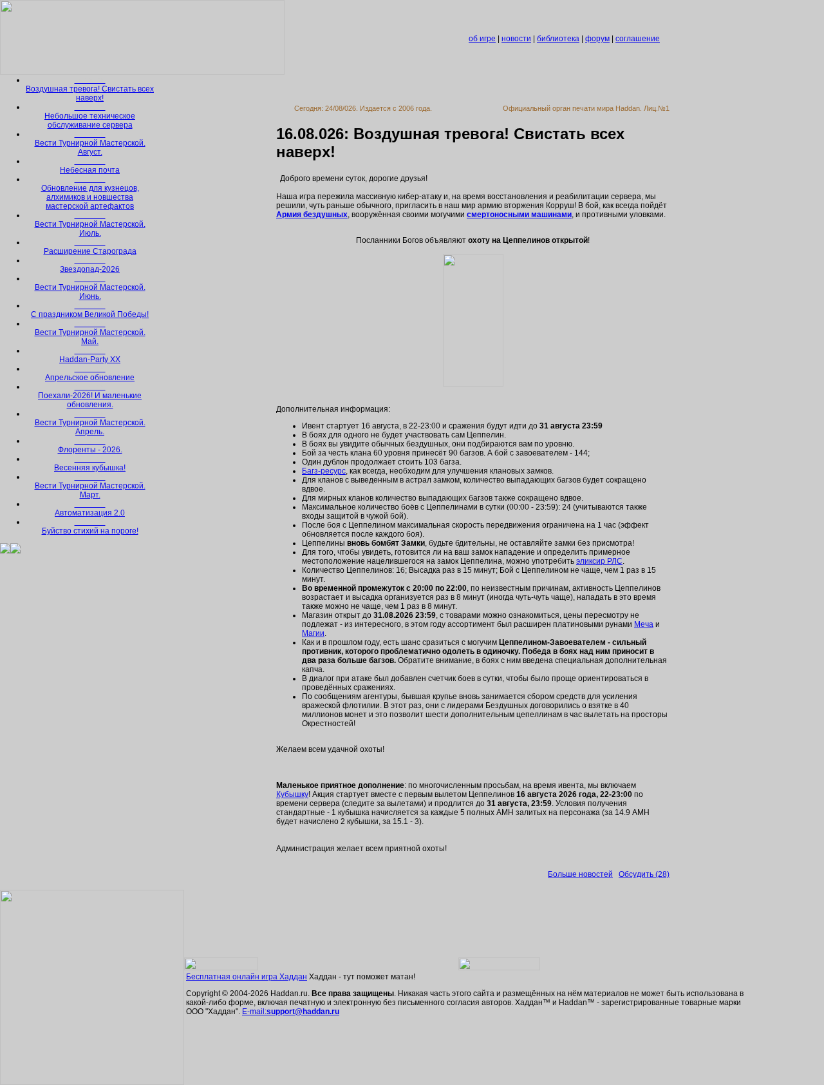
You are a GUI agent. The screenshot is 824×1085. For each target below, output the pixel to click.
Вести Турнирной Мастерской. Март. (90, 486)
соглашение (637, 38)
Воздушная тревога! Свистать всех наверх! (90, 89)
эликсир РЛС (599, 561)
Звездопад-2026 (90, 265)
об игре (482, 38)
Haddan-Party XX (89, 355)
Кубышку (292, 794)
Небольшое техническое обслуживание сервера (89, 117)
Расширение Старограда (90, 247)
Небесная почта (90, 166)
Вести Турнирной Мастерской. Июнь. (90, 288)
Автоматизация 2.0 (90, 509)
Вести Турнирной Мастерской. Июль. (90, 225)
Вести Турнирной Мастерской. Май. (90, 333)
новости (516, 38)
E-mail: (290, 1011)
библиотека (558, 38)
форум (597, 38)
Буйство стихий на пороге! (90, 527)
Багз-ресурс (324, 470)
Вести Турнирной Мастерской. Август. (90, 144)
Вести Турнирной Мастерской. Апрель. (90, 423)
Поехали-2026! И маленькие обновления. (90, 396)
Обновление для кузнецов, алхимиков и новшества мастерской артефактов (90, 193)
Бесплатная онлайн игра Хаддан (246, 976)
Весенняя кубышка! (90, 464)
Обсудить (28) (644, 874)
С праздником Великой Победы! (90, 310)
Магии (313, 633)
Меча (643, 624)
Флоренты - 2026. (90, 445)
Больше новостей (580, 874)
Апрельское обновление (90, 373)
